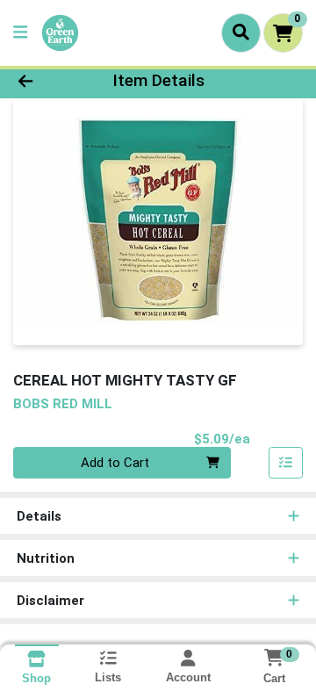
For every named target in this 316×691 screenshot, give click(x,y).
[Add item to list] (286, 463)
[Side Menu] (20, 33)
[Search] (241, 32)
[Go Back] (49, 81)
